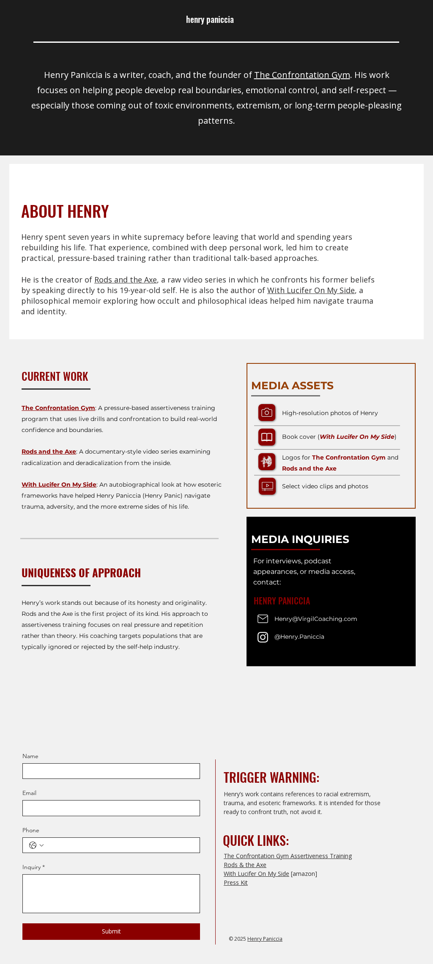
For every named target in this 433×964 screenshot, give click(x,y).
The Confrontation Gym (302, 74)
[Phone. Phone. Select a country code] (36, 845)
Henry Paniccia (264, 938)
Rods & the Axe (245, 865)
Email (29, 793)
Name (30, 756)
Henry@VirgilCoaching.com (315, 619)
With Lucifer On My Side (311, 290)
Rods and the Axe (125, 279)
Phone (30, 830)
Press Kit (236, 882)
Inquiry (33, 867)
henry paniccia (210, 19)
